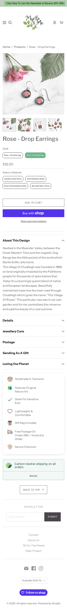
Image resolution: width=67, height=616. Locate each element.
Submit (52, 516)
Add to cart (33, 202)
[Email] (26, 568)
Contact (33, 535)
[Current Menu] (4, 22)
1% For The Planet (33, 545)
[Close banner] (63, 3)
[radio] (13, 155)
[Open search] (10, 22)
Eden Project (33, 551)
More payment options (33, 221)
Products (19, 47)
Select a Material (12, 172)
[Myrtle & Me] (33, 22)
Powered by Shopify (49, 603)
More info (33, 476)
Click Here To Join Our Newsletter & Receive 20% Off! (34, 3)
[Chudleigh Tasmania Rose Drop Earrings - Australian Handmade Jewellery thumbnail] (24, 124)
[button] (33, 489)
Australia (32, 580)
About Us (33, 540)
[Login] (54, 23)
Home (6, 47)
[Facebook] (33, 568)
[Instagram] (41, 568)
